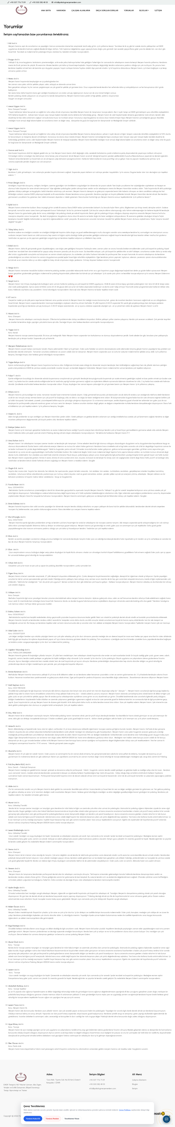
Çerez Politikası (125, 1110)
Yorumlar (129, 10)
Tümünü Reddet (52, 1119)
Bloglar (143, 10)
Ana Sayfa (46, 10)
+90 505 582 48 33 (40, 2)
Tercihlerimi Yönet (72, 1119)
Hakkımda (61, 10)
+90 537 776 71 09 (18, 2)
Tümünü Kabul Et (33, 1119)
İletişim (158, 10)
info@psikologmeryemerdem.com (67, 2)
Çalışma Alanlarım (80, 10)
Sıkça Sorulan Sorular (107, 10)
